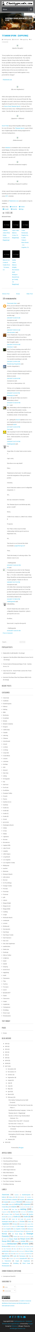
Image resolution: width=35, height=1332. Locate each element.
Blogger (21, 1147)
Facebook (14, 206)
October (10, 1074)
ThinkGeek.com (7, 79)
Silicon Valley (7, 955)
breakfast (6, 718)
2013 (6, 1052)
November (11, 1072)
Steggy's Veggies (8, 1178)
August (10, 1080)
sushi (4, 975)
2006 (6, 1142)
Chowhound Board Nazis (10, 1161)
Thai (4, 981)
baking (5, 709)
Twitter (22, 206)
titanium (7, 147)
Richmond (6, 926)
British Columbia (8, 724)
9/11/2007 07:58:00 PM (13, 599)
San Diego (6, 932)
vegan (5, 1001)
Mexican (5, 871)
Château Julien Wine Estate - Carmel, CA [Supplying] (6, 235)
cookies (5, 747)
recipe (5, 914)
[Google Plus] (15, 1317)
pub (4, 897)
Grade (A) (6, 807)
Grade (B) (5, 810)
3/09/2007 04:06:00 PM (14, 565)
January (10, 1139)
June (9, 1086)
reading (5, 912)
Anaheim (5, 701)
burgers (5, 727)
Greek (5, 819)
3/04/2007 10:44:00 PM (13, 402)
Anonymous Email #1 (9, 1276)
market (5, 868)
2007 (6, 1066)
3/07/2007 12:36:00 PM (13, 427)
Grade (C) (5, 813)
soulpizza (6, 958)
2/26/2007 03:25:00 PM (13, 378)
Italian (5, 834)
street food (6, 969)
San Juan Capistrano (9, 943)
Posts (6, 1287)
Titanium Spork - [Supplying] (15, 36)
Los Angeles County (9, 862)
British (5, 721)
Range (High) (7, 903)
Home (18, 294)
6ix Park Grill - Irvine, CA (15, 1123)
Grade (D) (5, 816)
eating (5, 776)
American (6, 698)
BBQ (4, 712)
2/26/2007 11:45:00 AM (13, 361)
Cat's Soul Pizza (7, 1158)
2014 (6, 1049)
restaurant (6, 920)
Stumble (14, 209)
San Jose (5, 940)
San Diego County (8, 935)
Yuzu (8, 429)
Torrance (5, 987)
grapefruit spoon (19, 546)
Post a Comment (8, 633)
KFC (7, 196)
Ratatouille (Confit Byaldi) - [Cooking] (13, 653)
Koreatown (6, 842)
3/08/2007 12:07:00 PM (13, 441)
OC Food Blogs (7, 883)
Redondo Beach (7, 917)
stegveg (5, 966)
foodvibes (6, 790)
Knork (18, 419)
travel (5, 990)
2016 (6, 1043)
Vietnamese (6, 1007)
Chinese (5, 738)
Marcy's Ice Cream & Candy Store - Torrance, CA (6, 265)
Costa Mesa (6, 755)
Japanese (6, 836)
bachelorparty (7, 703)
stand (4, 961)
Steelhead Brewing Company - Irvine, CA (20, 1110)
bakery (5, 706)
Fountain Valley (7, 793)
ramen (5, 900)
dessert (5, 770)
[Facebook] (12, 1317)
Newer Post (5, 294)
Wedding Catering (8, 1184)
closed (5, 744)
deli (4, 767)
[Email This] (6, 213)
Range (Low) (6, 906)
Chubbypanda (11, 444)
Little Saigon (6, 854)
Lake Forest (6, 848)
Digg (21, 209)
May (9, 1089)
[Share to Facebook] (12, 213)
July (9, 1083)
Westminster (7, 1016)
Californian (6, 729)
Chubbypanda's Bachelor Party (12, 1164)
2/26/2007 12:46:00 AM (13, 318)
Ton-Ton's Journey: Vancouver (12, 1181)
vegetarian (6, 1004)
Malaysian (6, 865)
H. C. (8, 405)
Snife (14, 424)
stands (5, 964)
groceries (6, 822)
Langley (5, 851)
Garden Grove (7, 802)
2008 (6, 1063)
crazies (5, 758)
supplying (25, 39)
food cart (5, 787)
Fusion (5, 799)
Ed (8, 567)
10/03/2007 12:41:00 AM (14, 630)
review (5, 923)
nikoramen (6, 877)
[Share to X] (10, 213)
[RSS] (21, 1317)
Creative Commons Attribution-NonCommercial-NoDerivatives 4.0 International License (16, 1303)
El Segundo (6, 779)
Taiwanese (6, 978)
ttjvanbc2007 (7, 992)
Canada (5, 732)
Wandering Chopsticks (14, 364)
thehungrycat (11, 395)
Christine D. (10, 347)
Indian (5, 828)
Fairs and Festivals (8, 1167)
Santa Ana (6, 949)
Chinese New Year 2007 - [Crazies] (18, 1121)
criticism (5, 761)
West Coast (6, 1013)
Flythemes (14, 1326)
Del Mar (5, 764)
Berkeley (6, 715)
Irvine (5, 831)
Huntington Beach (8, 825)
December (11, 1069)
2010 (6, 1057)
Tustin (5, 995)
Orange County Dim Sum (10, 1175)
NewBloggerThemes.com (17, 1328)
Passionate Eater (12, 303)
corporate (6, 753)
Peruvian (5, 891)
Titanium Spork (15, 106)
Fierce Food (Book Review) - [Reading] (19, 1131)
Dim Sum (5, 773)
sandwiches (6, 946)
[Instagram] (19, 1317)
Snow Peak (7, 106)
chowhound (6, 741)
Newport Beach (7, 874)
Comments (7, 1291)
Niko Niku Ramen (8, 1172)
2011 (6, 1055)
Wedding (5, 1010)
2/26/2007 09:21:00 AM (13, 344)
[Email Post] (3, 213)
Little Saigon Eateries (9, 1169)
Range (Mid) (6, 909)
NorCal (5, 880)
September (11, 1077)
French (5, 796)
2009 (6, 1060)
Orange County (7, 886)
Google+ (6, 209)
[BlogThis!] (8, 213)
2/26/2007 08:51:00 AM (13, 330)
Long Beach (6, 857)
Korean (5, 839)
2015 (6, 1046)
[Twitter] (10, 1317)
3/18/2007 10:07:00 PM (13, 582)
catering (5, 735)
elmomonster (11, 332)
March (10, 1094)
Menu (5, 9)
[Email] (24, 1317)
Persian (5, 888)
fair (4, 781)
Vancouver (6, 998)
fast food (5, 784)
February (10, 1097)
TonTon (5, 984)
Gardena (5, 805)
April (9, 1091)
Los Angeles (6, 860)
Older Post (30, 294)
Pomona (5, 894)
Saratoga (5, 952)
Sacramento (6, 929)
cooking (5, 750)
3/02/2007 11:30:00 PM (13, 393)
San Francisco (7, 938)
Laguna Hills (6, 845)
